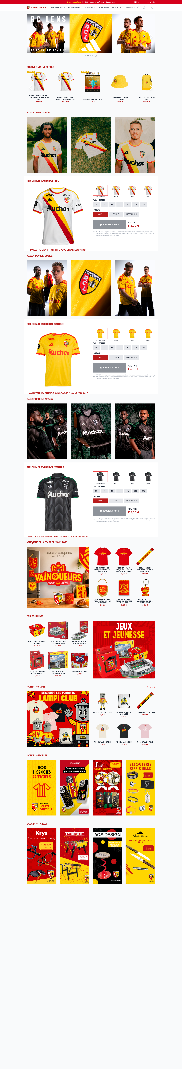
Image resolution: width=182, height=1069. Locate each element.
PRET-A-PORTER (90, 7)
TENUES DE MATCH (58, 7)
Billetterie (137, 2)
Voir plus (151, 687)
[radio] (96, 204)
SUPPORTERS (104, 7)
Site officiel (151, 2)
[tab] (100, 190)
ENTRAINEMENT (74, 7)
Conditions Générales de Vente (109, 235)
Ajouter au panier (111, 225)
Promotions (117, 7)
